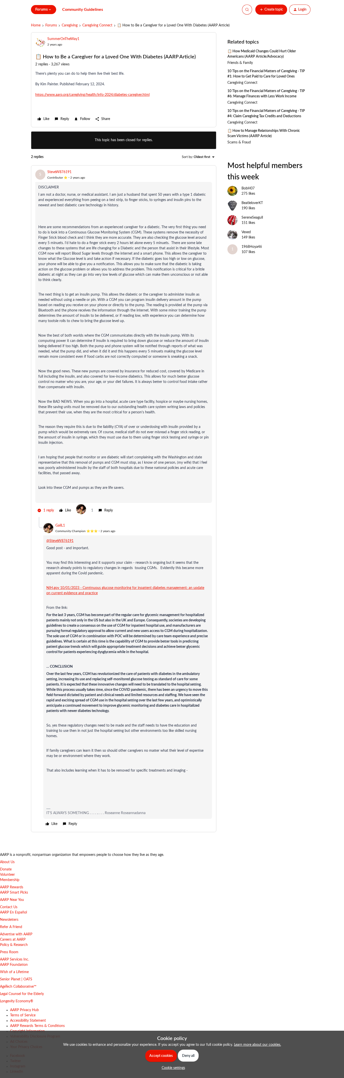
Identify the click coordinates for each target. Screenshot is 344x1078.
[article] (123, 343)
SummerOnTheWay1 (63, 39)
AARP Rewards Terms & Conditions (37, 1026)
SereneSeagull (252, 217)
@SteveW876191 (60, 541)
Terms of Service (23, 1015)
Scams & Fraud (239, 142)
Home (36, 25)
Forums (51, 25)
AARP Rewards (11, 887)
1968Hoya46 (252, 247)
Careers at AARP (12, 939)
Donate (6, 869)
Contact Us (8, 907)
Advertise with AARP (16, 934)
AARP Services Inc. (14, 959)
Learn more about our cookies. (257, 1045)
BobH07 (248, 188)
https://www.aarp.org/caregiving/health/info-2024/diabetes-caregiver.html (92, 95)
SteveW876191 (59, 172)
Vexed (246, 232)
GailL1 (60, 525)
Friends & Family (240, 63)
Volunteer (7, 874)
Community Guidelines (82, 10)
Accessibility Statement (28, 1020)
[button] (271, 10)
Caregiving (70, 25)
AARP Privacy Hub (24, 1010)
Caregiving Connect (97, 25)
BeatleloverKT (252, 203)
